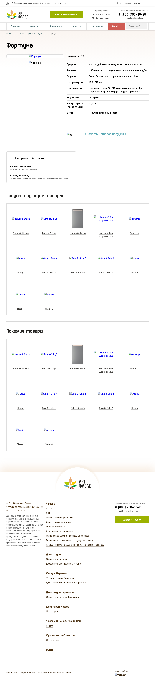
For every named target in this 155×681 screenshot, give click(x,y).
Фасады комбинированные (59, 517)
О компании (56, 26)
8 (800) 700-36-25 (132, 14)
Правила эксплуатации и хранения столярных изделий (75, 545)
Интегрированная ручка (31, 33)
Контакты (97, 26)
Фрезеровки (52, 640)
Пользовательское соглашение (54, 672)
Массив (49, 508)
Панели (49, 625)
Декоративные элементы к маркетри (66, 582)
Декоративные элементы (59, 531)
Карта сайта (28, 672)
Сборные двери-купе (57, 559)
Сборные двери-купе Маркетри (62, 597)
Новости (76, 26)
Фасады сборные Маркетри (60, 578)
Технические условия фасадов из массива (67, 535)
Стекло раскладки (55, 526)
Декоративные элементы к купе (63, 563)
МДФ (48, 513)
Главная (15, 26)
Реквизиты (12, 672)
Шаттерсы (52, 611)
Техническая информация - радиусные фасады (70, 540)
